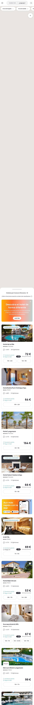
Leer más (17, 318)
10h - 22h (9, 361)
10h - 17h (7, 641)
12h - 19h (26, 641)
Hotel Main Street (17, 581)
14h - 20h (24, 597)
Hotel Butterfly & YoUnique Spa (17, 388)
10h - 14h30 (17, 641)
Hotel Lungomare (17, 432)
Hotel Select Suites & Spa (17, 475)
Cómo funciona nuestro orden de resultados (16, 296)
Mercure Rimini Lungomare (17, 668)
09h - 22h (17, 404)
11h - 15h (17, 554)
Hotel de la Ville (17, 345)
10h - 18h (24, 361)
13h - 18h (17, 491)
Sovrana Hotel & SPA (17, 625)
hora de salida (22, 8)
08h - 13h (9, 597)
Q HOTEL (17, 537)
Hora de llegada (7, 8)
